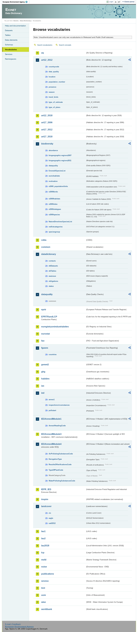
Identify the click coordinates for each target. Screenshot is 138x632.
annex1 (52, 400)
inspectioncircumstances (59, 405)
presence (52, 87)
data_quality (54, 72)
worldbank (46, 609)
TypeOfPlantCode (56, 470)
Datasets (9, 30)
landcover (46, 506)
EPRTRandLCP (49, 317)
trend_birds (53, 97)
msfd (43, 560)
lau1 (43, 531)
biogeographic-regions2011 (60, 161)
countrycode (54, 67)
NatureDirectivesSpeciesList (60, 222)
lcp (42, 552)
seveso (45, 581)
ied (42, 393)
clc (50, 513)
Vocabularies (11, 49)
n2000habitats (54, 199)
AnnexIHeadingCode (57, 426)
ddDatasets (53, 266)
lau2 (43, 538)
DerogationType (55, 459)
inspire (44, 499)
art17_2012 (46, 129)
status (51, 286)
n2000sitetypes (55, 209)
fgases (44, 348)
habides (45, 379)
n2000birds (53, 192)
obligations (53, 281)
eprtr (43, 309)
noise (44, 567)
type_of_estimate (56, 102)
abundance (53, 150)
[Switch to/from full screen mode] (119, 2)
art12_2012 (46, 60)
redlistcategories (56, 227)
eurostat (45, 334)
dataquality (53, 166)
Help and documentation (15, 26)
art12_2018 (46, 115)
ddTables (52, 271)
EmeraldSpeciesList (57, 171)
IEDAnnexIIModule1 (51, 419)
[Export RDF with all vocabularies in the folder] (129, 60)
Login (111, 2)
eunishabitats (54, 176)
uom (43, 595)
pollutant (52, 410)
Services (8, 54)
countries (52, 354)
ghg (43, 372)
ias (42, 386)
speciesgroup (54, 232)
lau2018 (45, 545)
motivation (53, 181)
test (43, 588)
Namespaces (10, 59)
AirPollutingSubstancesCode (61, 454)
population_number (57, 82)
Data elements (11, 40)
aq (42, 53)
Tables (8, 35)
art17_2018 (46, 136)
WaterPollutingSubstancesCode (62, 481)
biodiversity (47, 144)
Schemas (9, 45)
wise (43, 602)
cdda (43, 240)
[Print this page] (116, 2)
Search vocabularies (44, 45)
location (52, 77)
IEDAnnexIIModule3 (51, 434)
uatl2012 (52, 523)
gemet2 (45, 364)
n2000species (54, 215)
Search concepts (65, 45)
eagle (51, 518)
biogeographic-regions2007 (60, 155)
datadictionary (48, 254)
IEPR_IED (46, 489)
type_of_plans (54, 107)
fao (42, 341)
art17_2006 (46, 122)
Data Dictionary (25, 21)
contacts (52, 261)
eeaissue (52, 276)
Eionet (15, 21)
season (52, 92)
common (45, 247)
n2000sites (53, 204)
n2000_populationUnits (58, 186)
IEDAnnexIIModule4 (51, 444)
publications (47, 574)
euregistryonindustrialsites (55, 326)
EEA (16, 2)
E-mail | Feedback (13, 624)
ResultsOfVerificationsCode (60, 464)
